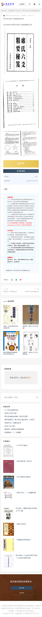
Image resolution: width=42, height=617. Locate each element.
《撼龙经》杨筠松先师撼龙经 (13, 429)
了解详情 (21, 592)
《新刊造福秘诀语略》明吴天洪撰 (15, 416)
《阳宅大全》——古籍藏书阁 (26, 492)
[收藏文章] (12, 279)
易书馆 (18, 11)
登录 (28, 378)
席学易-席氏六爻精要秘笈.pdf (21, 270)
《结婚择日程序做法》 (24, 540)
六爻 (5, 189)
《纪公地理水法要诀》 (24, 477)
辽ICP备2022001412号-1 (31, 613)
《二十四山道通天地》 (11, 410)
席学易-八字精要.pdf (10, 291)
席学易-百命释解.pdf (32, 291)
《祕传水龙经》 (21, 524)
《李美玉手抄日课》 (10, 413)
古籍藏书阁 (11, 11)
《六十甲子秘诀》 (22, 445)
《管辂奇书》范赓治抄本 (12, 423)
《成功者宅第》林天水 (24, 461)
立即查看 (21, 588)
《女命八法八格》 (9, 426)
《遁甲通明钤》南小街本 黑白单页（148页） (19, 419)
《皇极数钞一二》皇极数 (12, 432)
